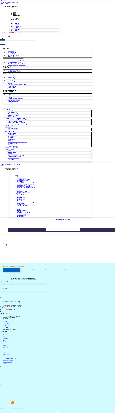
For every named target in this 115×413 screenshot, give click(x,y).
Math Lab (10, 83)
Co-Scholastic (7, 66)
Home (14, 12)
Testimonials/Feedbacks (14, 53)
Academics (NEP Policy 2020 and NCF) (13, 58)
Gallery (15, 13)
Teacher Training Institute (14, 100)
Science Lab (11, 77)
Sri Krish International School (17, 408)
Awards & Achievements (10, 90)
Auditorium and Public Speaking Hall (17, 84)
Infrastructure (8, 73)
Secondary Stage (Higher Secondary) (17, 65)
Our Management (12, 52)
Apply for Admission (10, 270)
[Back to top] (12, 402)
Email (3, 286)
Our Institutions (8, 91)
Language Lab (11, 81)
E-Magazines (16, 15)
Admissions (6, 67)
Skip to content (3, 0)
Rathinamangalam (12, 95)
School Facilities (12, 75)
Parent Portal (11, 56)
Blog (14, 17)
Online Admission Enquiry (14, 71)
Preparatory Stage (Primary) (15, 62)
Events (15, 14)
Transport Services (12, 88)
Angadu (10, 97)
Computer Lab (11, 78)
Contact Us (16, 19)
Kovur (9, 94)
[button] (2, 38)
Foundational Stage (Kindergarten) (16, 60)
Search (2, 39)
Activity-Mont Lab (12, 86)
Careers (15, 18)
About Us (6, 48)
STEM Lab (10, 80)
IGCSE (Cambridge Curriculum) (15, 98)
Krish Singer (11, 102)
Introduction (11, 51)
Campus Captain (41, 411)
